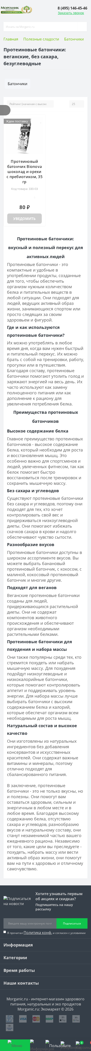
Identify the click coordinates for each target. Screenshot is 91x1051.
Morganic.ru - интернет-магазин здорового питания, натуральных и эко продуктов (45, 1001)
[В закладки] (41, 121)
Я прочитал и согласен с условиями (46, 932)
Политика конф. (38, 932)
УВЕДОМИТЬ (24, 218)
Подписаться (72, 923)
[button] (72, 8)
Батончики (74, 39)
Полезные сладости (41, 39)
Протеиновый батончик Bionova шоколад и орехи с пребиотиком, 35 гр (24, 171)
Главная (11, 39)
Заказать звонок (71, 13)
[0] (68, 1045)
